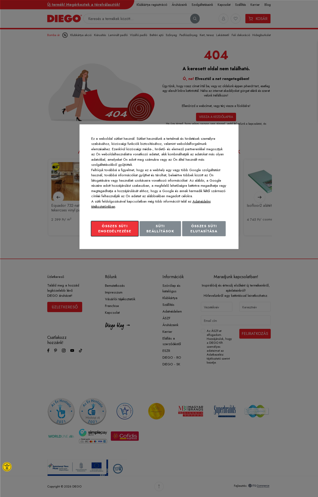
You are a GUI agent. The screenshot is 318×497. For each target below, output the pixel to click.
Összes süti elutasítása (203, 228)
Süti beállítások (160, 228)
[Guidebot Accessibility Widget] (7, 466)
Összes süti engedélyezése (115, 228)
